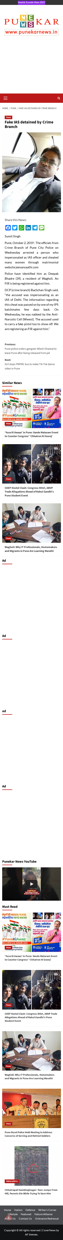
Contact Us (25, 1218)
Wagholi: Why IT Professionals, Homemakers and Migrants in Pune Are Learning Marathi (31, 549)
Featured (26, 1214)
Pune (8, 117)
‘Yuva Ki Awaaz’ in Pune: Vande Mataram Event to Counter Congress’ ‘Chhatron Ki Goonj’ (31, 434)
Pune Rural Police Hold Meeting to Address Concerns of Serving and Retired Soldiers (28, 1134)
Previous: (31, 349)
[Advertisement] (31, 68)
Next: (30, 364)
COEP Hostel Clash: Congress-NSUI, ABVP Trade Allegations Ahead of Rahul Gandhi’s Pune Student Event (29, 491)
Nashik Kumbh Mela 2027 (31, 2)
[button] (5, 97)
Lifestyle (13, 1214)
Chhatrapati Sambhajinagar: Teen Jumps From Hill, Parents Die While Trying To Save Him (31, 1191)
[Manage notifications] (8, 1217)
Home (7, 1209)
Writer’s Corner (47, 1209)
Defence (30, 1209)
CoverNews (49, 1230)
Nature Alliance (43, 1214)
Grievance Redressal (47, 1218)
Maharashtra (11, 1181)
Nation (18, 1209)
